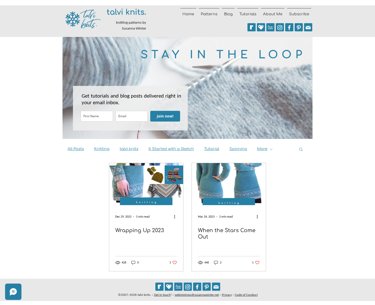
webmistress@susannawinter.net (197, 295)
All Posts (76, 149)
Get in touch (162, 295)
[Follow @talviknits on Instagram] (280, 27)
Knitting (101, 149)
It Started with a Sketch (171, 149)
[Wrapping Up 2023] (146, 184)
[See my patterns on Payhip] (261, 27)
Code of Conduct (246, 295)
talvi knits (129, 149)
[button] (300, 149)
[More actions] (176, 217)
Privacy (227, 295)
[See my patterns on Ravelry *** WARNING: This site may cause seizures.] (159, 287)
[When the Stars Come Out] (229, 184)
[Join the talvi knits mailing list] (308, 27)
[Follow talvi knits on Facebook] (289, 27)
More (262, 149)
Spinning (238, 149)
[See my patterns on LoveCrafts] (270, 27)
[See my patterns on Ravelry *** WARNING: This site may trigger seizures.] (251, 27)
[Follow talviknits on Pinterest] (299, 27)
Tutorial (211, 149)
